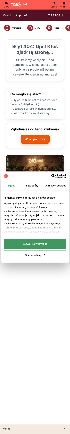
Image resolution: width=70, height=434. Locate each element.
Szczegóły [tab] (32, 185)
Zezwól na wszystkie (35, 243)
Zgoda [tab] (11, 185)
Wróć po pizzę (35, 139)
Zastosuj (56, 15)
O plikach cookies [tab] (55, 185)
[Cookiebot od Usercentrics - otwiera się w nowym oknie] (51, 176)
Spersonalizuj (33, 254)
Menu (6, 428)
